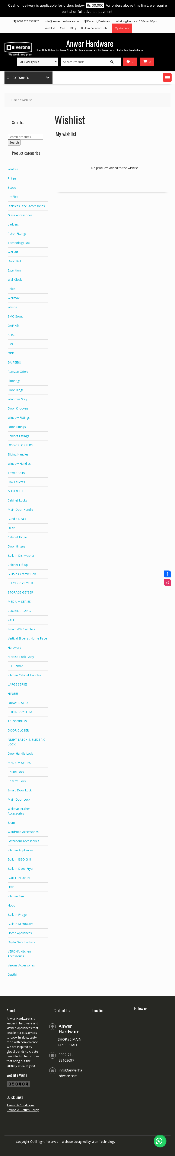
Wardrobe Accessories (23, 832)
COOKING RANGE (20, 611)
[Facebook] (167, 573)
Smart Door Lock (20, 790)
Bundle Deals (17, 519)
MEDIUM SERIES (19, 602)
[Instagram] (167, 582)
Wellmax (13, 298)
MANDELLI (15, 491)
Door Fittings (17, 427)
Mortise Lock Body (21, 657)
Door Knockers (18, 408)
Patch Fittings (17, 233)
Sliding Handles (18, 454)
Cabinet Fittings (18, 436)
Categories (21, 77)
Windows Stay (17, 399)
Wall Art (13, 252)
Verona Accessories (21, 965)
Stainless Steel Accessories (26, 206)
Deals (12, 528)
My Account (122, 28)
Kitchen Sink (16, 896)
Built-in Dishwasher (21, 556)
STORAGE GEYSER (20, 592)
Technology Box (19, 243)
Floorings (14, 381)
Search (14, 142)
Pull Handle (15, 666)
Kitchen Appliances (21, 850)
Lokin (11, 289)
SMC (11, 344)
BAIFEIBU (14, 362)
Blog (73, 28)
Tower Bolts (16, 473)
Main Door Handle (20, 510)
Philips (12, 178)
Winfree (13, 169)
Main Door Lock (19, 799)
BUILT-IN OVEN (19, 878)
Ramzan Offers (18, 372)
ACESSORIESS (17, 721)
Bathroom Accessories (23, 841)
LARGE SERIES (18, 684)
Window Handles (19, 464)
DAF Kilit (13, 326)
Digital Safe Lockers (21, 942)
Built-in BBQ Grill (19, 859)
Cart (62, 28)
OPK (11, 353)
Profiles (13, 197)
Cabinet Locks (17, 500)
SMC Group (15, 316)
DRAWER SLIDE (18, 703)
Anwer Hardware (89, 43)
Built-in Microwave (20, 924)
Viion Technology (103, 1142)
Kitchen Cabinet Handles (24, 675)
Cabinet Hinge (17, 537)
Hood (11, 905)
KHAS (11, 335)
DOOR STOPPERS (20, 445)
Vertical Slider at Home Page (27, 638)
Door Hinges (16, 546)
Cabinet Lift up (18, 565)
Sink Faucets (16, 482)
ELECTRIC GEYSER (20, 583)
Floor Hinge (16, 390)
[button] (167, 77)
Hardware (14, 648)
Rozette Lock (17, 781)
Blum (11, 823)
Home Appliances (20, 933)
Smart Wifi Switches (21, 629)
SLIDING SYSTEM (20, 712)
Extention (14, 270)
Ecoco (12, 187)
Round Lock (16, 772)
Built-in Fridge (17, 915)
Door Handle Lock (20, 753)
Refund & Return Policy (23, 1110)
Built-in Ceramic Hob (94, 28)
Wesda (12, 307)
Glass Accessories (20, 215)
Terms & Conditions (20, 1105)
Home (15, 100)
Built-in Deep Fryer (21, 869)
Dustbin (13, 974)
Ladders (13, 224)
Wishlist (50, 28)
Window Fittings (19, 418)
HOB (11, 887)
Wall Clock (15, 279)
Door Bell (14, 261)
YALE (11, 620)
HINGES (13, 694)
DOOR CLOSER (18, 730)
